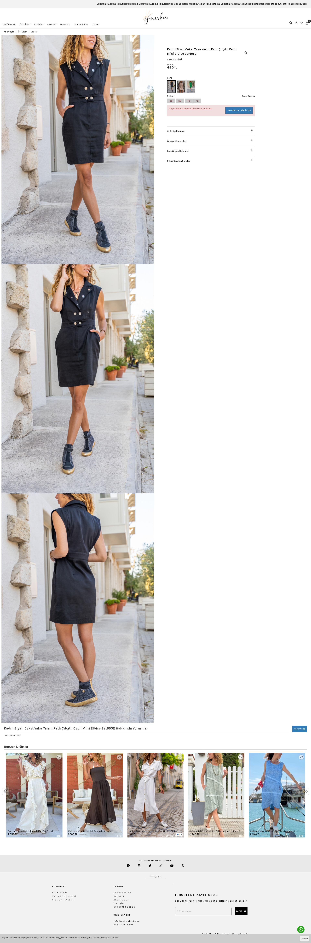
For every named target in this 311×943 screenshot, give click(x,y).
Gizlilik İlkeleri (63, 900)
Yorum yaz (299, 728)
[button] (211, 130)
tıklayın (115, 937)
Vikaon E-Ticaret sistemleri (221, 934)
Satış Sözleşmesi (64, 896)
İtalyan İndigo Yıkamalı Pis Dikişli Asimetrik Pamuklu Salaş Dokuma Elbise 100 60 (272, 831)
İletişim (119, 903)
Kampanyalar (122, 892)
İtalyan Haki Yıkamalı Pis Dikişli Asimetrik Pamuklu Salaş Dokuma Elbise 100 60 (215, 831)
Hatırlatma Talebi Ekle (239, 110)
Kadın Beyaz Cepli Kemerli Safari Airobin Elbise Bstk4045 (153, 831)
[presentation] (5, 791)
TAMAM (304, 938)
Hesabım (119, 896)
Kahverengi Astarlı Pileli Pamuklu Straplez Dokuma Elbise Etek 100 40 (90, 831)
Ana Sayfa (9, 32)
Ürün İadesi (122, 900)
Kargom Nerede (124, 907)
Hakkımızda (60, 892)
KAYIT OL (241, 911)
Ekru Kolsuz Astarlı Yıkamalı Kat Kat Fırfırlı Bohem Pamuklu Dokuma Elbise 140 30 (30, 831)
